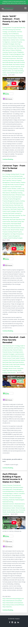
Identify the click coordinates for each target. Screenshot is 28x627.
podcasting (5, 500)
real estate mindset (8, 62)
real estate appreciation (16, 203)
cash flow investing (16, 178)
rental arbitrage (20, 508)
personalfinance (7, 495)
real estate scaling (16, 221)
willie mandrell (12, 372)
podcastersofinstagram (15, 497)
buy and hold (9, 348)
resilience (16, 68)
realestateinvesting (8, 502)
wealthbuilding (11, 512)
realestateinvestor (20, 504)
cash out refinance (13, 33)
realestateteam (7, 508)
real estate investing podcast (16, 60)
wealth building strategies (15, 238)
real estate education (17, 56)
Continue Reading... (8, 159)
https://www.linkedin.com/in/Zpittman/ (13, 602)
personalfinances (16, 495)
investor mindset (11, 188)
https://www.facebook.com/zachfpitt (12, 600)
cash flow (16, 348)
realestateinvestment (8, 504)
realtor (13, 508)
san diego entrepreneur (17, 234)
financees (9, 485)
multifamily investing (16, 193)
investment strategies (8, 44)
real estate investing (19, 364)
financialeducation (7, 489)
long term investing (19, 48)
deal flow (22, 348)
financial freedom (12, 38)
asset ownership (7, 346)
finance (5, 485)
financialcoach (17, 485)
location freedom (7, 190)
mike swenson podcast (9, 50)
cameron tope (7, 178)
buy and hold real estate (16, 176)
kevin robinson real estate (15, 46)
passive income (12, 52)
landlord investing (8, 48)
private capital (15, 358)
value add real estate (12, 73)
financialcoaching (7, 487)
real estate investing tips (16, 215)
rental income (6, 66)
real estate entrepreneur (9, 58)
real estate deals (7, 362)
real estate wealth (8, 64)
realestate (12, 500)
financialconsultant (18, 487)
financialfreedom (17, 489)
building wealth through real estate (12, 27)
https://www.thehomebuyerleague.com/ (13, 598)
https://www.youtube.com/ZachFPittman (13, 605)
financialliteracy (19, 491)
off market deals (20, 195)
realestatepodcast (19, 506)
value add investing (11, 370)
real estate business (8, 205)
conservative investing (9, 36)
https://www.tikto (7, 607)
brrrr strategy (6, 174)
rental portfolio (15, 230)
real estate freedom (15, 209)
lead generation (19, 354)
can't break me (12, 31)
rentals (13, 510)
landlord (15, 493)
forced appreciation (17, 352)
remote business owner (17, 227)
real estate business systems (17, 360)
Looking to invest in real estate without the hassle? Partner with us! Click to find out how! (14, 2)
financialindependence (9, 491)
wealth (4, 512)
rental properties (15, 66)
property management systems (11, 201)
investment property (16, 42)
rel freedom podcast (18, 64)
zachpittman (6, 514)
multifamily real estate (9, 195)
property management (15, 54)
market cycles (6, 356)
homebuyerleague (8, 493)
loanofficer (22, 493)
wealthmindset (20, 512)
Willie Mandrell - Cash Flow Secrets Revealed (14, 340)
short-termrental (20, 510)
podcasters (5, 497)
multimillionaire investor (17, 356)
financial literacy (7, 352)
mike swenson (6, 193)
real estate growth (8, 364)
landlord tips (20, 188)
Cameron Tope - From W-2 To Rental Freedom (14, 168)
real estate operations (16, 219)
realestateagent (19, 500)
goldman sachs (15, 40)
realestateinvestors (8, 506)
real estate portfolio (19, 62)
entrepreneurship (7, 350)
